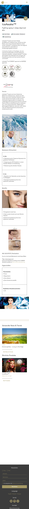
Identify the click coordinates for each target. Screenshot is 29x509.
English (10, 494)
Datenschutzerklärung (17, 483)
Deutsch (14, 494)
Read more (14, 339)
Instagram (14, 501)
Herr (9, 470)
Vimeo (18, 501)
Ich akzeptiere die (13, 483)
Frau (5, 470)
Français (19, 494)
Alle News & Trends (8, 351)
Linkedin (11, 501)
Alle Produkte (6, 380)
